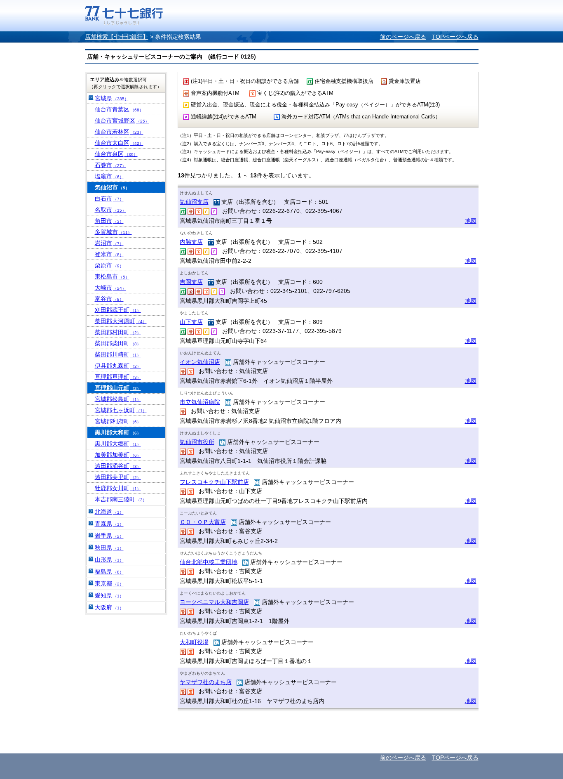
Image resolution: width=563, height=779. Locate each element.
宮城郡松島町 (118, 399)
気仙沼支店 (194, 201)
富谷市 (109, 298)
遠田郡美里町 (118, 477)
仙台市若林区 (119, 131)
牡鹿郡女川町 (118, 488)
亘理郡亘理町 (118, 376)
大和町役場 (194, 642)
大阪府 (109, 607)
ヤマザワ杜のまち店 (206, 682)
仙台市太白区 (119, 142)
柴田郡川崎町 (118, 354)
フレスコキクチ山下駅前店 (214, 482)
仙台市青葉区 (119, 109)
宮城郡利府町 (118, 421)
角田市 (109, 220)
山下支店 (191, 322)
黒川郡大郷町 (118, 443)
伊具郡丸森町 (118, 365)
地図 (470, 220)
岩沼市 (109, 243)
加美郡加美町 (118, 454)
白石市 (109, 198)
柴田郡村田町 (118, 332)
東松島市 (112, 276)
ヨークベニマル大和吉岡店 (214, 602)
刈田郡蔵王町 (118, 310)
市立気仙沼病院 (200, 402)
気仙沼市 (112, 187)
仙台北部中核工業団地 (208, 562)
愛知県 (109, 595)
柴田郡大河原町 (121, 321)
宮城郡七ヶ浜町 (121, 410)
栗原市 (109, 265)
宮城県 (112, 98)
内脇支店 (191, 241)
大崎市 (110, 287)
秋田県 (109, 547)
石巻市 (110, 165)
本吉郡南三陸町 (121, 499)
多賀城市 (113, 232)
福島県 (109, 571)
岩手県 (109, 535)
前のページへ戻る (403, 36)
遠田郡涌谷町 (118, 466)
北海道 (109, 511)
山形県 (109, 559)
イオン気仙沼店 (200, 362)
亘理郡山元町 (118, 388)
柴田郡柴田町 (118, 343)
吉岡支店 (191, 282)
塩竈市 (109, 176)
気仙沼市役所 (197, 442)
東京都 (109, 583)
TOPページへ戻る (455, 36)
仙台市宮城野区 (122, 120)
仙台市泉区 (116, 154)
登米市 (109, 254)
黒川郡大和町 (118, 432)
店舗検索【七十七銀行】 (116, 36)
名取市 (110, 209)
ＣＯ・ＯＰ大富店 (203, 522)
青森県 (109, 523)
